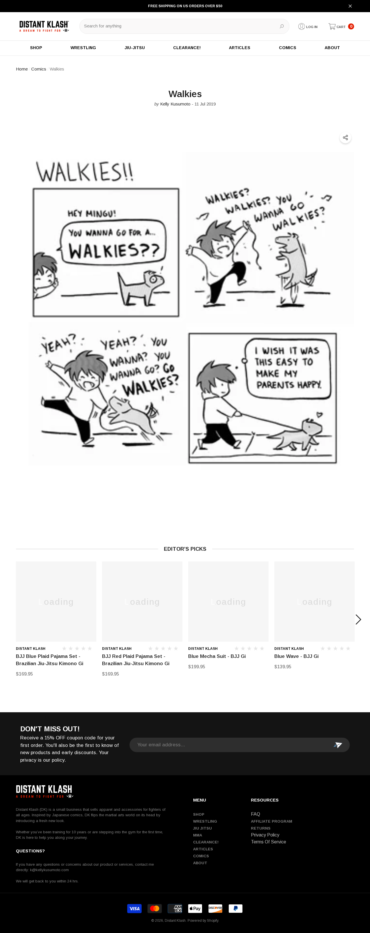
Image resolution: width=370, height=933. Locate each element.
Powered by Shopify (203, 921)
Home (22, 68)
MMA (197, 835)
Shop (198, 814)
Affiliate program (271, 821)
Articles (203, 849)
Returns (261, 828)
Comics (38, 68)
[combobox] (178, 26)
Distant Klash (30, 649)
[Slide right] (358, 619)
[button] (341, 26)
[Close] (350, 6)
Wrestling (205, 821)
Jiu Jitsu (202, 828)
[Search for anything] (184, 26)
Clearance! (206, 842)
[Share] (345, 137)
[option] (56, 619)
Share (345, 137)
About (200, 863)
